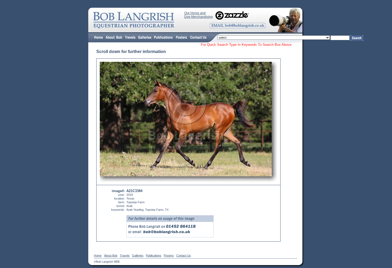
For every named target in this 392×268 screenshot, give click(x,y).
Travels (125, 255)
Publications (153, 255)
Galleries (137, 255)
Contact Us (183, 255)
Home (98, 255)
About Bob (110, 255)
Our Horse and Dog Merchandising (198, 15)
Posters (169, 255)
